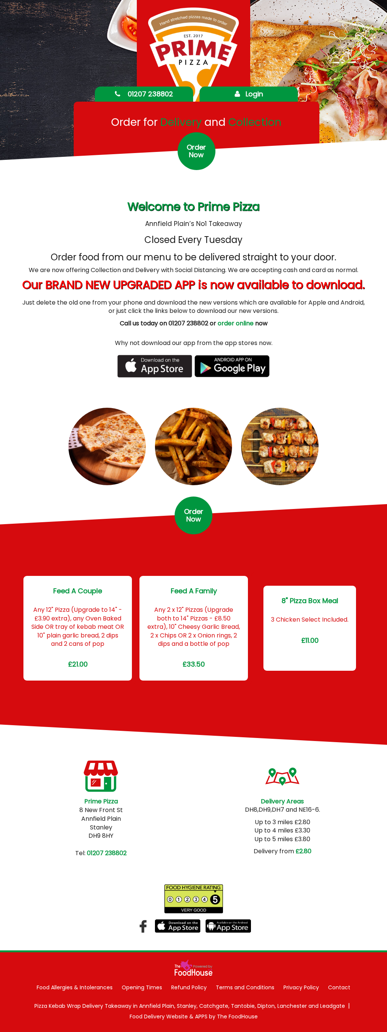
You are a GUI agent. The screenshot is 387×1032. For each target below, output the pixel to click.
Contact (339, 987)
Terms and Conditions (245, 987)
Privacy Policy (301, 987)
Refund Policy (189, 987)
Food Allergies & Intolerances (75, 987)
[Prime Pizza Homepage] (193, 69)
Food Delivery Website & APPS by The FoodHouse (194, 1016)
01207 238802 (149, 94)
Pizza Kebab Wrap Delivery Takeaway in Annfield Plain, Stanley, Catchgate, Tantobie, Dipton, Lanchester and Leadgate (189, 1006)
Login (254, 94)
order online (236, 323)
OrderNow (196, 150)
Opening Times (142, 987)
